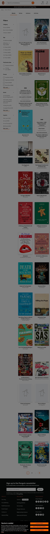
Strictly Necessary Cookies (39, 526)
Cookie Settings (39, 523)
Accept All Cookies (39, 530)
